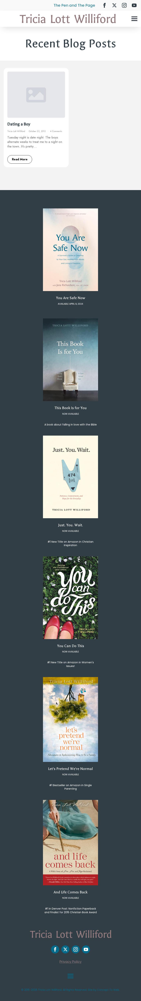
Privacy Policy (70, 961)
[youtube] (134, 5)
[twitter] (114, 5)
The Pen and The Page (74, 5)
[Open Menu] (134, 19)
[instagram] (124, 5)
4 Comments (56, 131)
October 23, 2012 (37, 131)
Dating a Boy (18, 124)
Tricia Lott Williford (16, 131)
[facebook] (104, 5)
